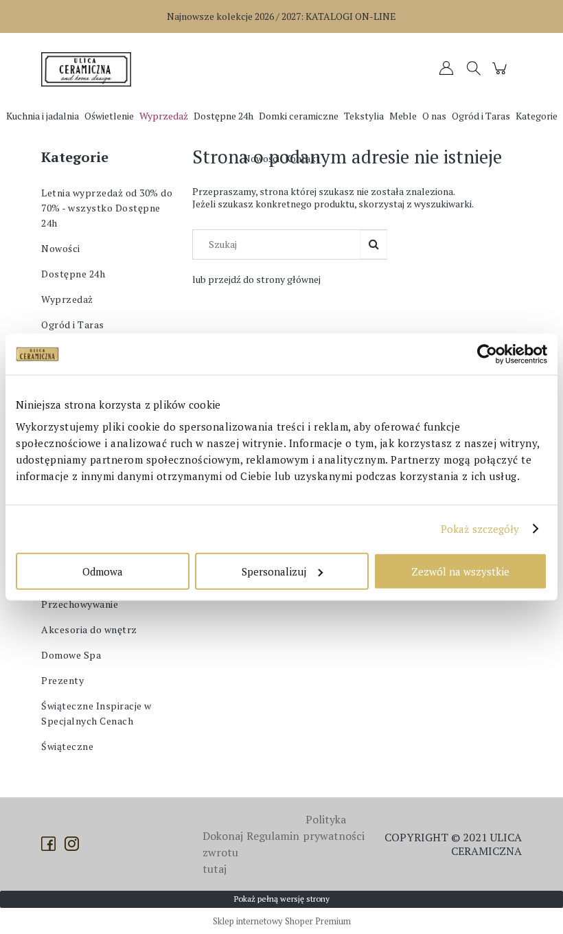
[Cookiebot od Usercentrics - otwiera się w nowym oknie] (487, 354)
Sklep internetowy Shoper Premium (282, 921)
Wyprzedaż (67, 299)
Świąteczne (67, 746)
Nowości (60, 248)
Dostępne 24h (73, 273)
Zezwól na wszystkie (460, 571)
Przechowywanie (79, 604)
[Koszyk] (501, 74)
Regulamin (272, 835)
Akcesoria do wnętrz (89, 629)
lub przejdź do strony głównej (256, 279)
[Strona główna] (89, 69)
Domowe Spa (71, 654)
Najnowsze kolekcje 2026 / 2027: (281, 16)
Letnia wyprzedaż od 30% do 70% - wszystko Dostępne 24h (106, 207)
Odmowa (102, 571)
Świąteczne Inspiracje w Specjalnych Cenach (96, 713)
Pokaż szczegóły (480, 529)
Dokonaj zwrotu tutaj (223, 852)
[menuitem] (42, 115)
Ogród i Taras (72, 324)
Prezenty (62, 680)
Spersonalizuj (274, 571)
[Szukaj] (373, 244)
